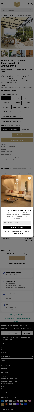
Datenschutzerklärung (18, 231)
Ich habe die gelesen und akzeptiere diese (18, 232)
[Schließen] (29, 178)
